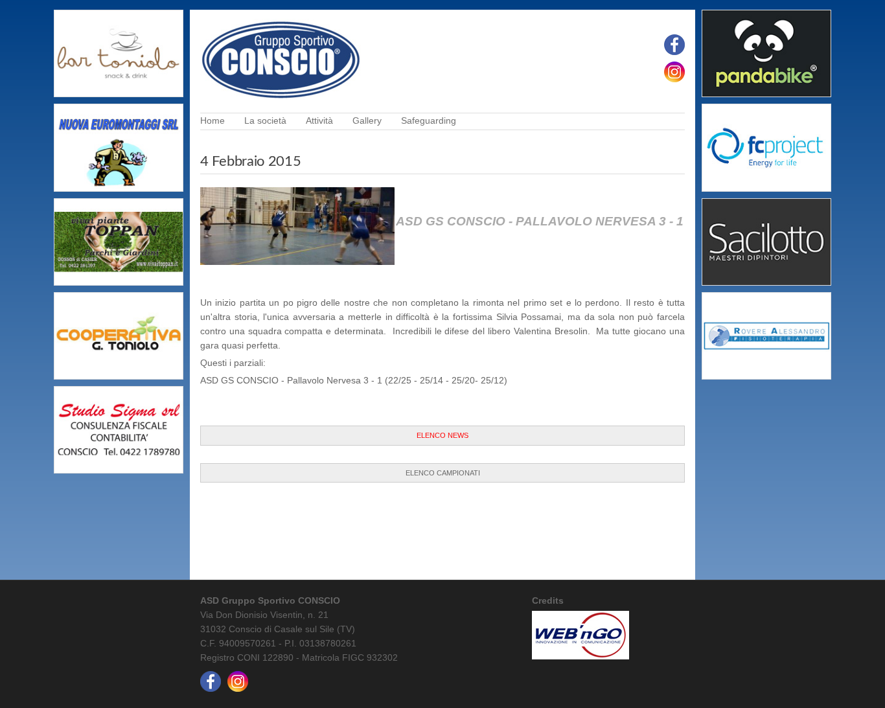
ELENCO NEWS (442, 435)
